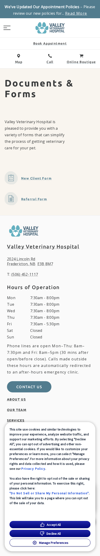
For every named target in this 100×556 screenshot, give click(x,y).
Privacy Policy (33, 468)
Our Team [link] (17, 410)
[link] (50, 28)
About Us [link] (16, 399)
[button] (6, 28)
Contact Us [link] (29, 387)
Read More (76, 13)
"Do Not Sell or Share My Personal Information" (49, 493)
